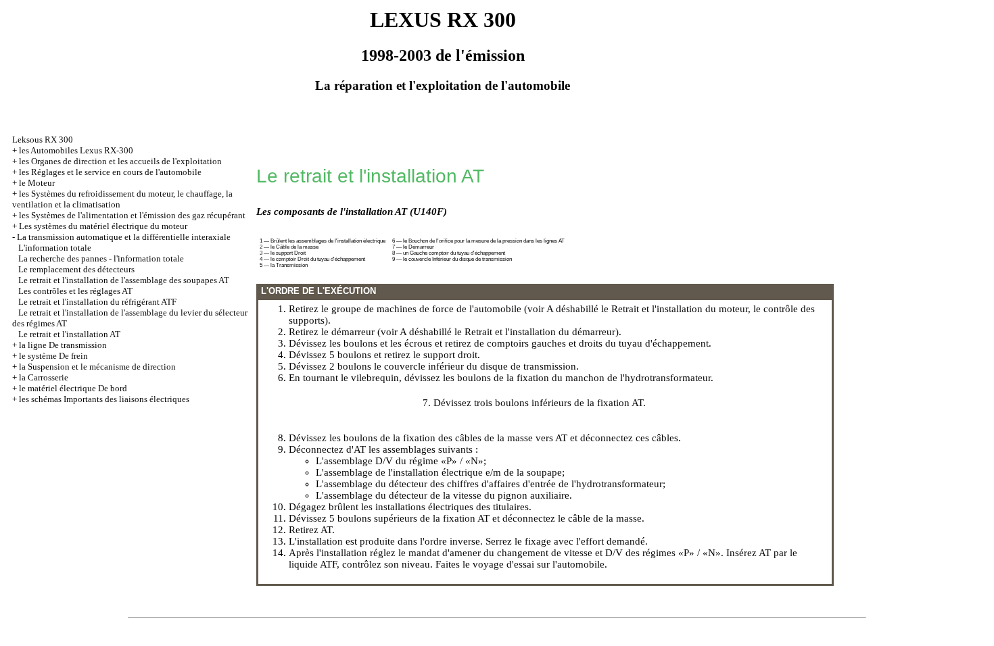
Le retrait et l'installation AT (69, 334)
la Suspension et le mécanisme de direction (97, 367)
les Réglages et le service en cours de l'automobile (110, 172)
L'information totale (54, 248)
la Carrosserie (43, 377)
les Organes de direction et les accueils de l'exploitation (120, 161)
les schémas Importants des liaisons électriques (104, 399)
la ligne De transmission (63, 345)
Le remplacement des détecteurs (76, 269)
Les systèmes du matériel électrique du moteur (103, 226)
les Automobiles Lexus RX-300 (76, 150)
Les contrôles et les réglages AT (75, 291)
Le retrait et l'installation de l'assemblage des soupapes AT (123, 280)
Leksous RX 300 (42, 139)
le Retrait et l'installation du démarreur (534, 331)
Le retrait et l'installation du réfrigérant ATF (97, 302)
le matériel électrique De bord (73, 388)
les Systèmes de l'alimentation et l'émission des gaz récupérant (132, 215)
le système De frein (53, 356)
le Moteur (37, 183)
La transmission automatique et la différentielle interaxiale (124, 237)
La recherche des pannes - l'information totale (101, 258)
